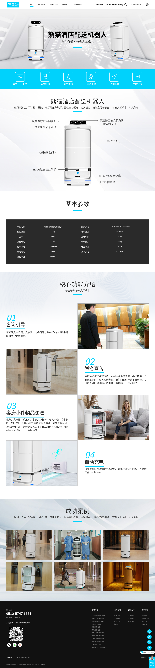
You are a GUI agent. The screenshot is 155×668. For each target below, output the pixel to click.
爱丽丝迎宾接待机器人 (98, 641)
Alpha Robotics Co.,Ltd (24, 657)
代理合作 (54, 4)
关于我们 (78, 4)
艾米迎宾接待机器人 (98, 639)
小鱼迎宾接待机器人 (98, 633)
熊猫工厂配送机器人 (98, 618)
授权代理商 (145, 618)
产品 (31, 4)
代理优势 (131, 615)
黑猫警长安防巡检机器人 (99, 647)
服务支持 (66, 4)
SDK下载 (144, 624)
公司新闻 (117, 618)
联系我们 (117, 621)
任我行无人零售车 (97, 644)
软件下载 (144, 621)
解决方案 (42, 4)
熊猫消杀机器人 (96, 624)
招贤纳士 (117, 624)
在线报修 (144, 615)
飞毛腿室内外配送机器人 (99, 615)
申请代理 (131, 621)
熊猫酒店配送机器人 (98, 621)
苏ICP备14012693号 (38, 664)
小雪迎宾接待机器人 (98, 636)
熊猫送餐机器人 (96, 627)
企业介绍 (117, 615)
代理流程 (131, 618)
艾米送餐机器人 (96, 630)
